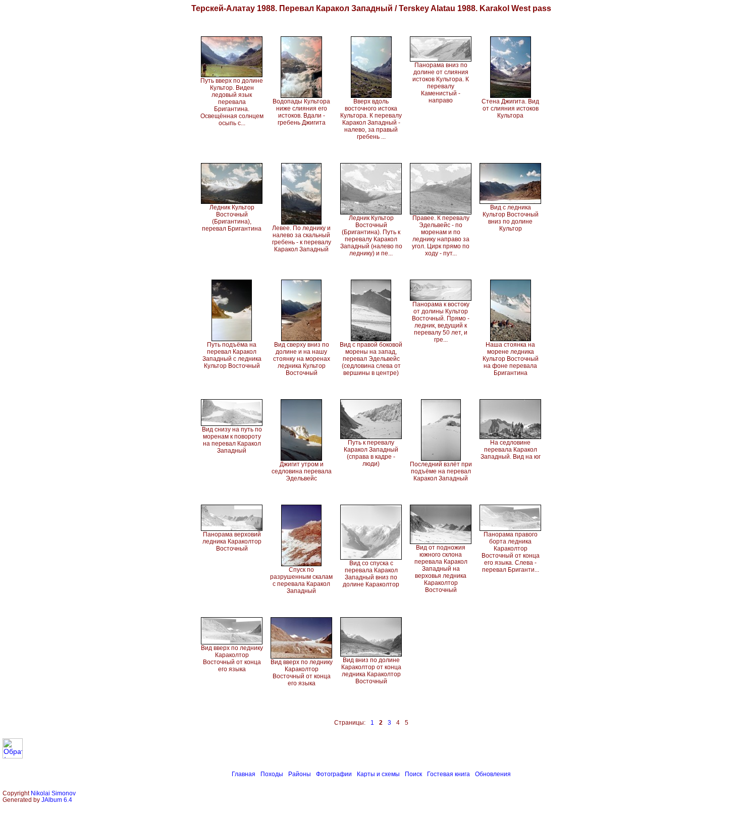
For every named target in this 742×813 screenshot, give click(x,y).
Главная (243, 774)
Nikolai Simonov (53, 793)
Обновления (493, 774)
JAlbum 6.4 (56, 799)
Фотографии (334, 774)
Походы (271, 774)
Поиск (413, 774)
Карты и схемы (378, 774)
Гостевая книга (448, 774)
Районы (299, 774)
